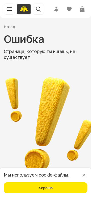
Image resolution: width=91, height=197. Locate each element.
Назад (9, 26)
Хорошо (45, 187)
